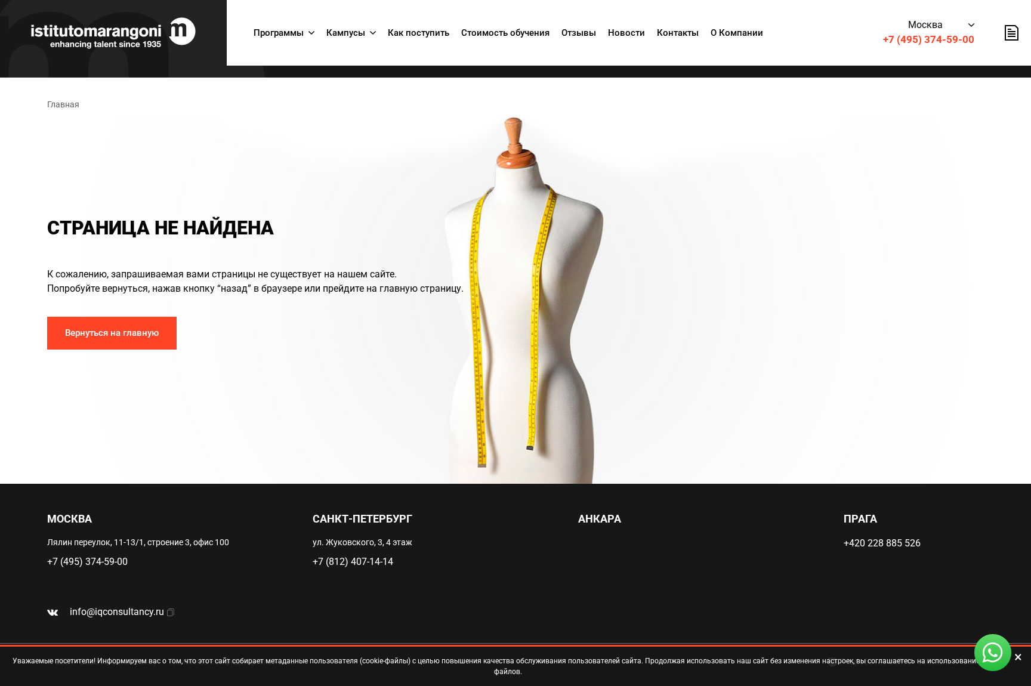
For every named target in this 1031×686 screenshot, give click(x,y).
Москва (925, 24)
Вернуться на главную (112, 332)
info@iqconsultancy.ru (117, 611)
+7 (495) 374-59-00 (928, 39)
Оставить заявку (1011, 33)
